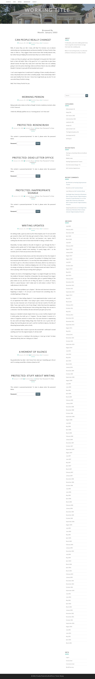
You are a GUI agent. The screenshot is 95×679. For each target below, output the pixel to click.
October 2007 (69, 446)
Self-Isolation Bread (77, 188)
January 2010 (69, 367)
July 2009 (68, 383)
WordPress (51, 676)
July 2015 (68, 262)
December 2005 (70, 511)
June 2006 (68, 492)
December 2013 (70, 282)
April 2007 (68, 466)
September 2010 (70, 344)
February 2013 (69, 305)
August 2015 (69, 259)
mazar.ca (8, 2)
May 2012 (68, 311)
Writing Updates (33, 225)
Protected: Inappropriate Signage (33, 191)
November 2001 (70, 617)
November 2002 (70, 584)
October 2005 (69, 518)
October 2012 (69, 308)
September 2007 (70, 449)
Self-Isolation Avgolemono (73, 168)
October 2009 (69, 374)
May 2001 (68, 636)
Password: (14, 143)
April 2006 (68, 498)
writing (20, 2)
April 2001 (68, 639)
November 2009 (70, 370)
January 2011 (69, 334)
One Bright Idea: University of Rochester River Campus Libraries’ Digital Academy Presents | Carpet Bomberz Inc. (76, 196)
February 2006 (69, 505)
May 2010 (68, 357)
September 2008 (70, 416)
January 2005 (69, 548)
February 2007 (69, 472)
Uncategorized (70, 135)
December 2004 (70, 551)
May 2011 (68, 331)
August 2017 (69, 255)
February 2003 (69, 574)
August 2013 (69, 295)
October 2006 (69, 485)
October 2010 (69, 341)
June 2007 (68, 459)
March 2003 (69, 571)
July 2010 (68, 351)
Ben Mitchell (69, 182)
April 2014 (68, 275)
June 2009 (68, 387)
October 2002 (69, 587)
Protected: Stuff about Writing (33, 375)
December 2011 (70, 318)
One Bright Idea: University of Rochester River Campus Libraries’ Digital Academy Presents (76, 209)
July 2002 (68, 593)
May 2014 (68, 272)
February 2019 (69, 246)
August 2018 (69, 249)
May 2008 (68, 426)
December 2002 (70, 580)
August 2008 (69, 420)
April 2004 (68, 561)
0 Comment (45, 43)
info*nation (69, 115)
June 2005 (68, 531)
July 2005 (68, 528)
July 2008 (68, 423)
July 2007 (68, 456)
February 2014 (69, 278)
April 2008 (68, 429)
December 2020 (70, 233)
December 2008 (70, 406)
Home (14, 2)
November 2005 (70, 515)
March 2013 (69, 301)
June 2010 (68, 354)
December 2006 (70, 479)
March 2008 (69, 433)
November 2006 (70, 482)
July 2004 (68, 554)
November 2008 (70, 410)
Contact (34, 2)
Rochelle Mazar (35, 43)
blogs (67, 112)
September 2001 (70, 623)
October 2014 (69, 265)
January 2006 (69, 508)
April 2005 (68, 538)
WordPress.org (70, 667)
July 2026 (68, 226)
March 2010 (69, 364)
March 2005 (69, 541)
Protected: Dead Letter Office (33, 157)
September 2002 (70, 590)
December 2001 (70, 613)
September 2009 (70, 377)
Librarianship (27, 2)
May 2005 (68, 534)
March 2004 (69, 564)
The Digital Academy (71, 132)
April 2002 (68, 603)
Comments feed (70, 664)
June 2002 (68, 597)
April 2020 (68, 236)
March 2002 (69, 607)
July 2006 (68, 488)
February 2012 (69, 315)
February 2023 (69, 229)
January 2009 (69, 403)
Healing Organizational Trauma (74, 161)
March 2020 (69, 239)
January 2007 (69, 475)
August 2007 (69, 452)
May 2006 (68, 495)
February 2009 (69, 400)
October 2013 (69, 288)
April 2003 (68, 567)
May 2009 (68, 390)
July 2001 (68, 630)
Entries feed (69, 660)
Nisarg (62, 676)
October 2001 (69, 620)
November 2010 (70, 338)
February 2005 (69, 544)
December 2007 (70, 443)
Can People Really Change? (33, 39)
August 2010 (69, 347)
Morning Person (33, 97)
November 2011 (70, 321)
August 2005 (69, 525)
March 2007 (69, 469)
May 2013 (68, 298)
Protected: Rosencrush (33, 125)
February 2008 (69, 436)
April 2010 (68, 360)
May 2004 (68, 557)
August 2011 (69, 328)
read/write (68, 122)
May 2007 (68, 462)
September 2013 (70, 292)
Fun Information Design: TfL (73, 165)
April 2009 (68, 393)
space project (69, 128)
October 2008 (69, 413)
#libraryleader (69, 109)
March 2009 (69, 397)
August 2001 (69, 626)
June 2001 (68, 633)
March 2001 (69, 643)
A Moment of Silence (33, 351)
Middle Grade (69, 158)
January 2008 (69, 439)
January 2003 (69, 577)
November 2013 (70, 285)
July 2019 (68, 242)
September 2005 (70, 521)
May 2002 (68, 600)
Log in (67, 657)
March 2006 (69, 502)
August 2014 (69, 269)
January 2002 (69, 610)
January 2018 (69, 252)
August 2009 (69, 380)
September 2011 (70, 324)
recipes (68, 125)
